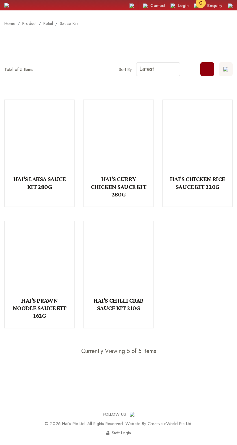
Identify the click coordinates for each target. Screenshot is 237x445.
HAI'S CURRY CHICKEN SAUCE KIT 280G (119, 186)
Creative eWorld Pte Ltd (169, 423)
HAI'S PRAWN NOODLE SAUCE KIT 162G (39, 308)
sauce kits (69, 23)
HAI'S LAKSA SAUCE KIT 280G (39, 182)
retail (48, 23)
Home (9, 23)
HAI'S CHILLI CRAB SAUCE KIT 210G (118, 304)
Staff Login (118, 433)
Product (29, 23)
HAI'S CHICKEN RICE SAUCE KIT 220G (197, 182)
